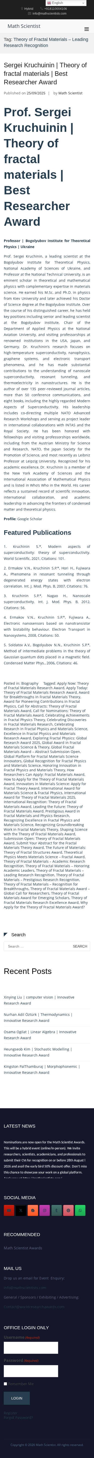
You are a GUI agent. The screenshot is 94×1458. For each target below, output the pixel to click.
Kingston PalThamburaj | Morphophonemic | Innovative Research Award (42, 1069)
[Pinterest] (68, 1210)
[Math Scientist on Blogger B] (33, 1210)
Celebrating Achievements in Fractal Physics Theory (46, 717)
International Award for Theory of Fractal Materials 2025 (45, 795)
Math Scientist (24, 26)
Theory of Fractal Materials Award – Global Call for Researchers (47, 891)
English (57, 3)
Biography (29, 683)
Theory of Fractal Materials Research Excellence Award (45, 900)
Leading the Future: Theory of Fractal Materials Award (43, 808)
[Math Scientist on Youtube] (9, 1210)
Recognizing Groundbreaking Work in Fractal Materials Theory (44, 827)
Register (11, 1413)
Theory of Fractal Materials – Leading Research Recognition (44, 872)
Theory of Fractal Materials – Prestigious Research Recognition (44, 877)
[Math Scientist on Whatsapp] (80, 1210)
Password (21, 1360)
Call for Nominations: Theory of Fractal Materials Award (44, 713)
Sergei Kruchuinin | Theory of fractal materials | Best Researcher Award (45, 73)
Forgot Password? (18, 1417)
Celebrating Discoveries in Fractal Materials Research (45, 722)
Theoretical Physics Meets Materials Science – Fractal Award (44, 854)
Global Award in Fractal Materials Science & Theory (42, 744)
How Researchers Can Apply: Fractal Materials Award (44, 772)
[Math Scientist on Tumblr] (56, 1210)
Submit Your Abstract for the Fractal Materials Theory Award (40, 845)
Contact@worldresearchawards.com (34, 1306)
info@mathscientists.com (25, 1287)
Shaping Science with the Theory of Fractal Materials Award (45, 831)
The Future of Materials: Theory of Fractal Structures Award (45, 849)
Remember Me (21, 1383)
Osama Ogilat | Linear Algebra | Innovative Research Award (40, 1034)
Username (22, 1337)
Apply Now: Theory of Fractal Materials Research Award (46, 685)
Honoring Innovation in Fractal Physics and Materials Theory (42, 767)
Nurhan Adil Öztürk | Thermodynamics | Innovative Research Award (38, 1017)
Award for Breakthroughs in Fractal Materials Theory (46, 694)
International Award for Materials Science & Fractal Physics (42, 790)
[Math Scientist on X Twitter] (21, 1210)
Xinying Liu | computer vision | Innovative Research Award (39, 1000)
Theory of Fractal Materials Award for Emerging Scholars (41, 895)
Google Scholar (29, 518)
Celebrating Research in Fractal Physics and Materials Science (45, 726)
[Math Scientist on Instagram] (44, 1210)
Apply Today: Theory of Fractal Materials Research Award (46, 690)
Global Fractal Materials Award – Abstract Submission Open (42, 749)
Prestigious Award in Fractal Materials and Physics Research (42, 813)
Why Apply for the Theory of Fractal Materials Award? (46, 904)
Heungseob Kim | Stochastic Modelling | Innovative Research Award (38, 1052)
